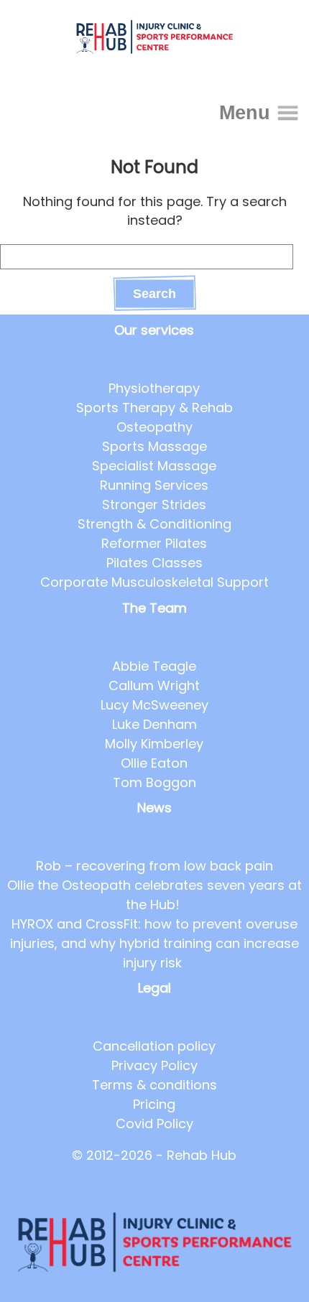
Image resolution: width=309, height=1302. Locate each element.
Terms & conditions (154, 1085)
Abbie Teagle (154, 666)
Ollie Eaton (154, 763)
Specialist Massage (154, 466)
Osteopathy (154, 427)
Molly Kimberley (154, 744)
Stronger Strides (154, 504)
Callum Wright (154, 685)
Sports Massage (154, 446)
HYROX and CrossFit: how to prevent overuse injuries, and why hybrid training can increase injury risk (154, 943)
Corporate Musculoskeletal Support (154, 582)
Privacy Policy (154, 1065)
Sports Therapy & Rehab (154, 408)
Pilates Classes (154, 563)
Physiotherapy (154, 388)
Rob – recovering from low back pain (154, 866)
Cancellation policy (154, 1046)
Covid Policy (154, 1124)
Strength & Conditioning (154, 524)
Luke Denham (154, 724)
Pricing (154, 1104)
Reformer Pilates (154, 543)
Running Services (154, 485)
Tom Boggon (154, 782)
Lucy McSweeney (154, 705)
